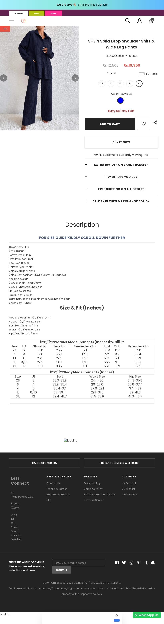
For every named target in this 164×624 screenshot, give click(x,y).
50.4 (107, 350)
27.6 (40, 354)
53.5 (107, 358)
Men (36, 14)
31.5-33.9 (97, 396)
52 (107, 354)
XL (139, 83)
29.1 (59, 354)
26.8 (40, 350)
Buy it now (121, 142)
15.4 (138, 354)
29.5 (59, 358)
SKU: (108, 56)
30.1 (59, 362)
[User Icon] (139, 20)
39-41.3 (135, 392)
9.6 (117, 362)
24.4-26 (97, 380)
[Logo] (23, 20)
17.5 (84, 358)
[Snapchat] (152, 562)
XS (101, 83)
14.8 (138, 350)
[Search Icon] (127, 20)
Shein (53, 14)
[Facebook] (116, 562)
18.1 (84, 366)
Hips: (23, 333)
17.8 (84, 362)
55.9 (107, 362)
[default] (117, 620)
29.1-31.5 (97, 392)
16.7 (138, 362)
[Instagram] (130, 562)
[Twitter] (123, 562)
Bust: (23, 325)
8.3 (117, 350)
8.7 (117, 354)
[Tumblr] (145, 562)
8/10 (24, 362)
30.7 (40, 366)
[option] (39, 78)
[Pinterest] (137, 562)
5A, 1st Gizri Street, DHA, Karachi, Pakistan (16, 527)
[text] (82, 307)
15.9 (138, 358)
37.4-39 (135, 388)
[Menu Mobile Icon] (11, 20)
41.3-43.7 (135, 396)
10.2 (117, 366)
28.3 (40, 358)
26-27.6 (97, 384)
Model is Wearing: (29, 317)
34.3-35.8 (135, 380)
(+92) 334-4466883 (15, 506)
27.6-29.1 (97, 388)
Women (19, 14)
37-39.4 (60, 392)
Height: (25, 321)
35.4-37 (60, 388)
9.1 (117, 358)
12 (101, 155)
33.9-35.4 (60, 384)
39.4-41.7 (60, 396)
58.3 (107, 366)
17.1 (84, 350)
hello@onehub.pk (22, 496)
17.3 (84, 354)
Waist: (24, 329)
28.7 (59, 350)
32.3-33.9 (60, 380)
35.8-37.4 (135, 384)
